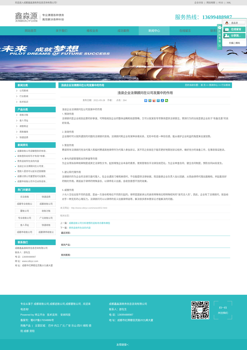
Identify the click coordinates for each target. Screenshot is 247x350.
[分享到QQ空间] (150, 100)
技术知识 (24, 102)
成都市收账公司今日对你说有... (32, 181)
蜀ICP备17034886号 (42, 320)
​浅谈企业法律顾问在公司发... (31, 166)
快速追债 (24, 137)
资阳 (32, 331)
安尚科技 (65, 314)
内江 (56, 325)
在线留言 (185, 30)
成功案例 (123, 30)
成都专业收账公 (24, 204)
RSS (221, 2)
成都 (26, 331)
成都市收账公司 (24, 232)
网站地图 (211, 2)
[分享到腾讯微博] (158, 100)
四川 (79, 325)
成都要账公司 (73, 303)
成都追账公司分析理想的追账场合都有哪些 (89, 223)
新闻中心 (154, 30)
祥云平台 (40, 314)
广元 (62, 325)
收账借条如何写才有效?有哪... (31, 156)
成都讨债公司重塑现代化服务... (32, 176)
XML (229, 2)
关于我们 (61, 30)
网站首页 (30, 30)
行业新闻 (24, 96)
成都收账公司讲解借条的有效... (32, 151)
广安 (68, 325)
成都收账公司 (46, 204)
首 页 (203, 85)
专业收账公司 (24, 218)
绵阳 (85, 325)
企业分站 (198, 2)
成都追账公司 (57, 303)
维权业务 (92, 30)
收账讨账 (24, 115)
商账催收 (24, 132)
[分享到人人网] (162, 100)
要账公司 (24, 211)
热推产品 (25, 325)
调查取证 (24, 126)
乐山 (73, 325)
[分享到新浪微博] (154, 100)
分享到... (236, 35)
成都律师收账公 (46, 232)
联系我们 (216, 30)
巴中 (50, 325)
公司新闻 (24, 90)
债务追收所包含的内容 (28, 161)
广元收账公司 (46, 218)
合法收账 (24, 197)
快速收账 (46, 225)
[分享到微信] (166, 100)
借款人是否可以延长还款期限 (31, 171)
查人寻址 (24, 120)
